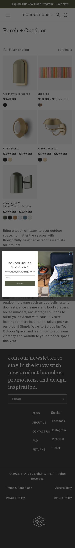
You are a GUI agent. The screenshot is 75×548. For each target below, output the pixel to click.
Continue (19, 283)
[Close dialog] (70, 253)
